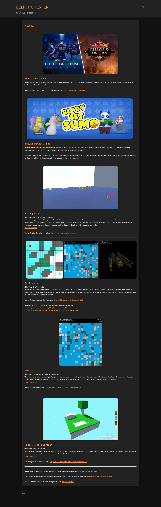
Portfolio (20, 13)
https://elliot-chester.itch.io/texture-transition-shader (68, 462)
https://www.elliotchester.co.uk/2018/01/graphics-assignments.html (54, 310)
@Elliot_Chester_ (68, 482)
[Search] (143, 6)
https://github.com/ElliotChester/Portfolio (69, 300)
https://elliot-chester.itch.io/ (87, 471)
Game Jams (31, 13)
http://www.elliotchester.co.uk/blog (99, 476)
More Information (31, 228)
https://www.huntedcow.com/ (75, 90)
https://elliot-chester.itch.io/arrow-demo (64, 233)
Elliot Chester (32, 6)
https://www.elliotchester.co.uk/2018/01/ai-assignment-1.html (48, 308)
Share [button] (23, 493)
